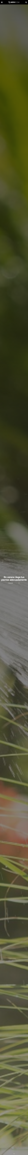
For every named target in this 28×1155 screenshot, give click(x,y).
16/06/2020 (10, 583)
